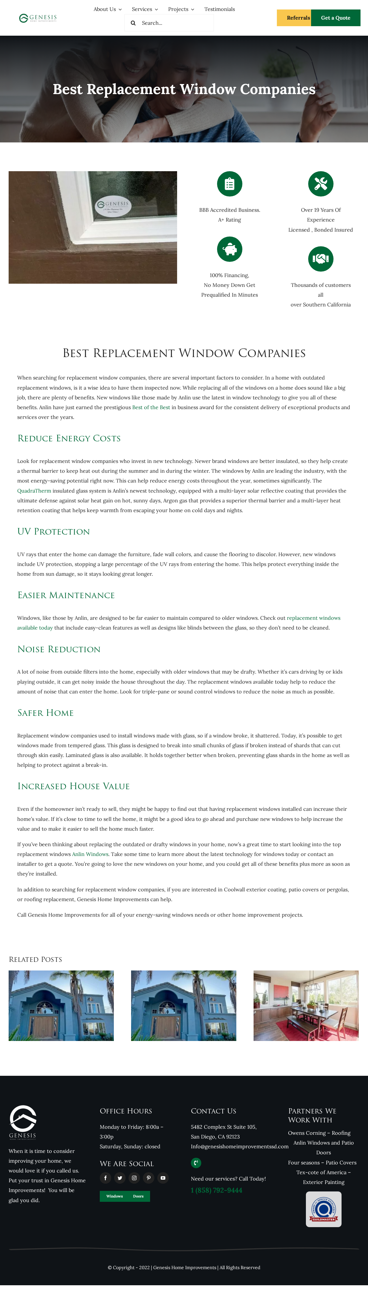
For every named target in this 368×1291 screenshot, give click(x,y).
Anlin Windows (90, 854)
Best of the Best (152, 407)
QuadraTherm (34, 490)
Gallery (191, 1034)
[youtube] (163, 1178)
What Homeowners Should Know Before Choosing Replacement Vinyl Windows (298, 1040)
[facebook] (105, 1178)
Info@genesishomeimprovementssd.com (240, 1146)
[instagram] (134, 1178)
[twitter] (120, 1178)
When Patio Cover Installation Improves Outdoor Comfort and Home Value (176, 1034)
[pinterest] (148, 1178)
